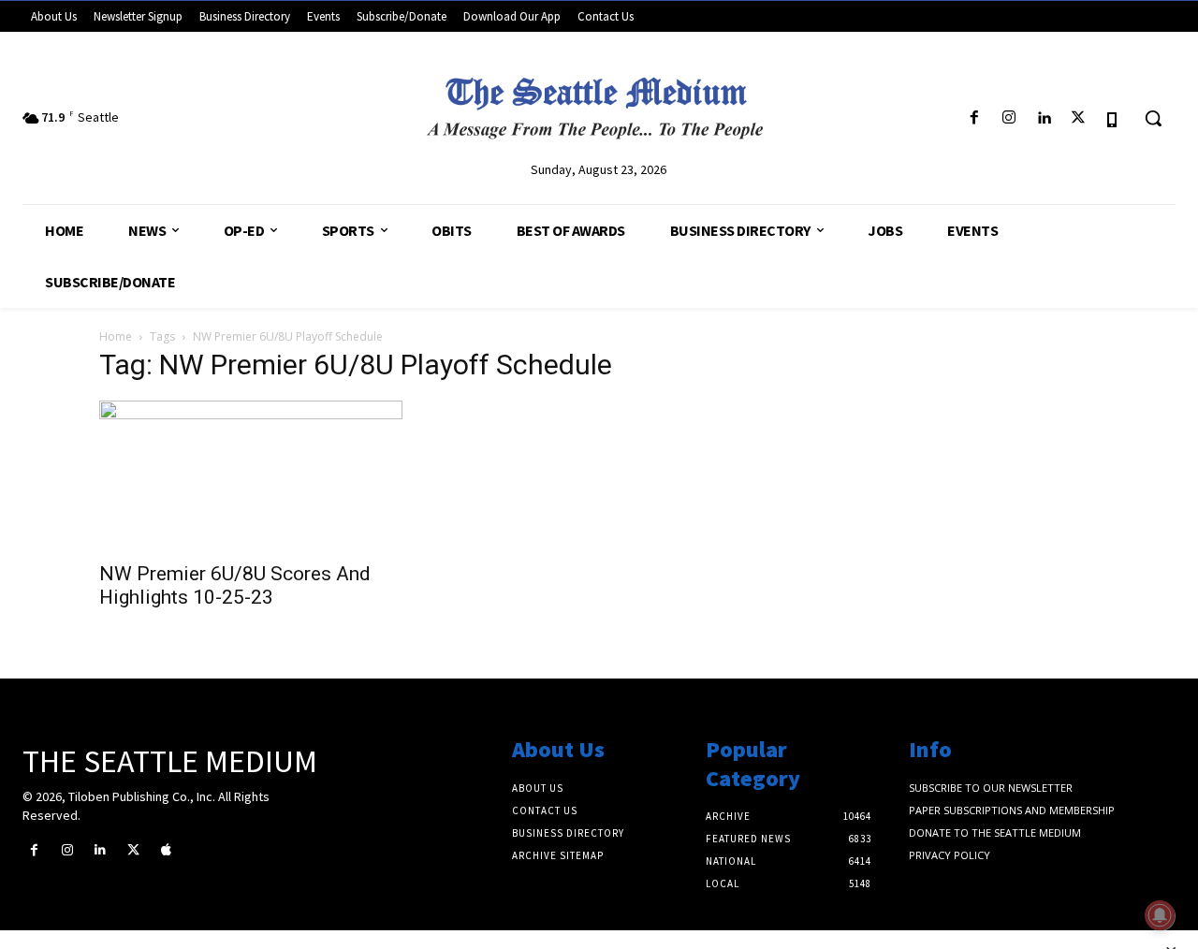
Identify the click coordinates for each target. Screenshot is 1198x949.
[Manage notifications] (1160, 915)
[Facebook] (973, 118)
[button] (1153, 117)
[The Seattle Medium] (598, 102)
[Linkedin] (1043, 118)
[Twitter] (1078, 118)
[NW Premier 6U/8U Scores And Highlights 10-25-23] (250, 475)
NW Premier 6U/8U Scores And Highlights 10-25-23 (235, 585)
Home (115, 336)
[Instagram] (1008, 118)
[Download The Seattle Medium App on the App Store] (1113, 118)
